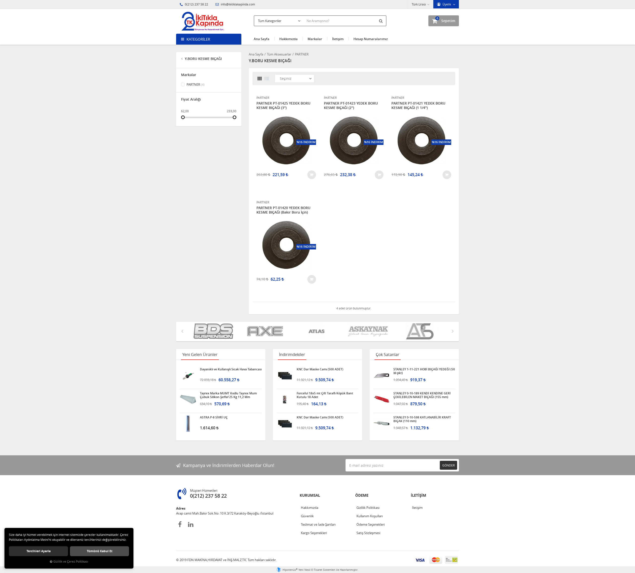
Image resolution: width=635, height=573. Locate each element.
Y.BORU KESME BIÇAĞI (203, 58)
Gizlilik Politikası (368, 507)
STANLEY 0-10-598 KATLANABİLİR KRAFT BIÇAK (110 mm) (422, 419)
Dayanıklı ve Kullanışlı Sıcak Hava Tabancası (231, 369)
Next (452, 331)
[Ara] (381, 20)
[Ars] (420, 331)
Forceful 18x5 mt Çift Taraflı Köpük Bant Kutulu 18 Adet (325, 395)
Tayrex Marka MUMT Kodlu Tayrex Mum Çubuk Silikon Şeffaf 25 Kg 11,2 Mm (228, 395)
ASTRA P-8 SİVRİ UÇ (214, 417)
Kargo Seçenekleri (314, 533)
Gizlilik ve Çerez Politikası (70, 561)
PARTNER (195, 84)
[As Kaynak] (369, 331)
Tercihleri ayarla (39, 551)
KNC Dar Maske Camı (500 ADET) (320, 369)
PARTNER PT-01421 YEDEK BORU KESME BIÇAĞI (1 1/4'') (418, 105)
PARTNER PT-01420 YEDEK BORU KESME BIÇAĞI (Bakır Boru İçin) (283, 210)
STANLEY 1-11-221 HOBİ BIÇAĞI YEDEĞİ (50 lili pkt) (424, 371)
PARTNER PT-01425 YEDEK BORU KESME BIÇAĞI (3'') (283, 105)
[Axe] (266, 331)
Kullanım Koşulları (369, 516)
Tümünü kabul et (99, 551)
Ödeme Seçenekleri (370, 524)
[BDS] (214, 331)
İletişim (338, 39)
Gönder (448, 465)
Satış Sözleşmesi (368, 533)
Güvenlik (307, 516)
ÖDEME (361, 495)
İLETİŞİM (418, 495)
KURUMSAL (310, 495)
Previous (182, 331)
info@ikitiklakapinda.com (237, 4)
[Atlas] (317, 331)
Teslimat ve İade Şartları (318, 524)
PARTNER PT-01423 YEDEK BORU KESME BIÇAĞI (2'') (351, 105)
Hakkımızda (288, 39)
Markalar (315, 39)
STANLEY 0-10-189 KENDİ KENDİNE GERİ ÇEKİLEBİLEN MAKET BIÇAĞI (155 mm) (422, 395)
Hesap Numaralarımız (370, 39)
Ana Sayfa (261, 39)
